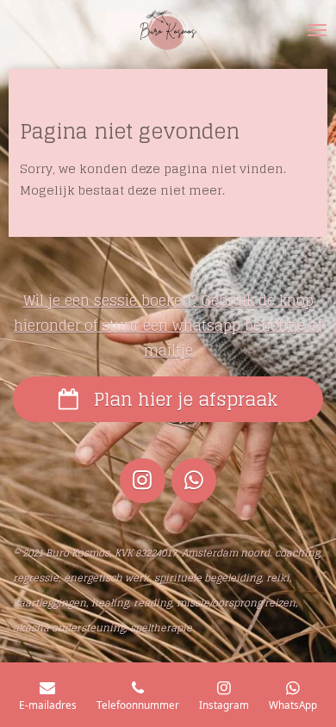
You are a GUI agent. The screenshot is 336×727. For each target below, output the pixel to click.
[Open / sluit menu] (317, 30)
